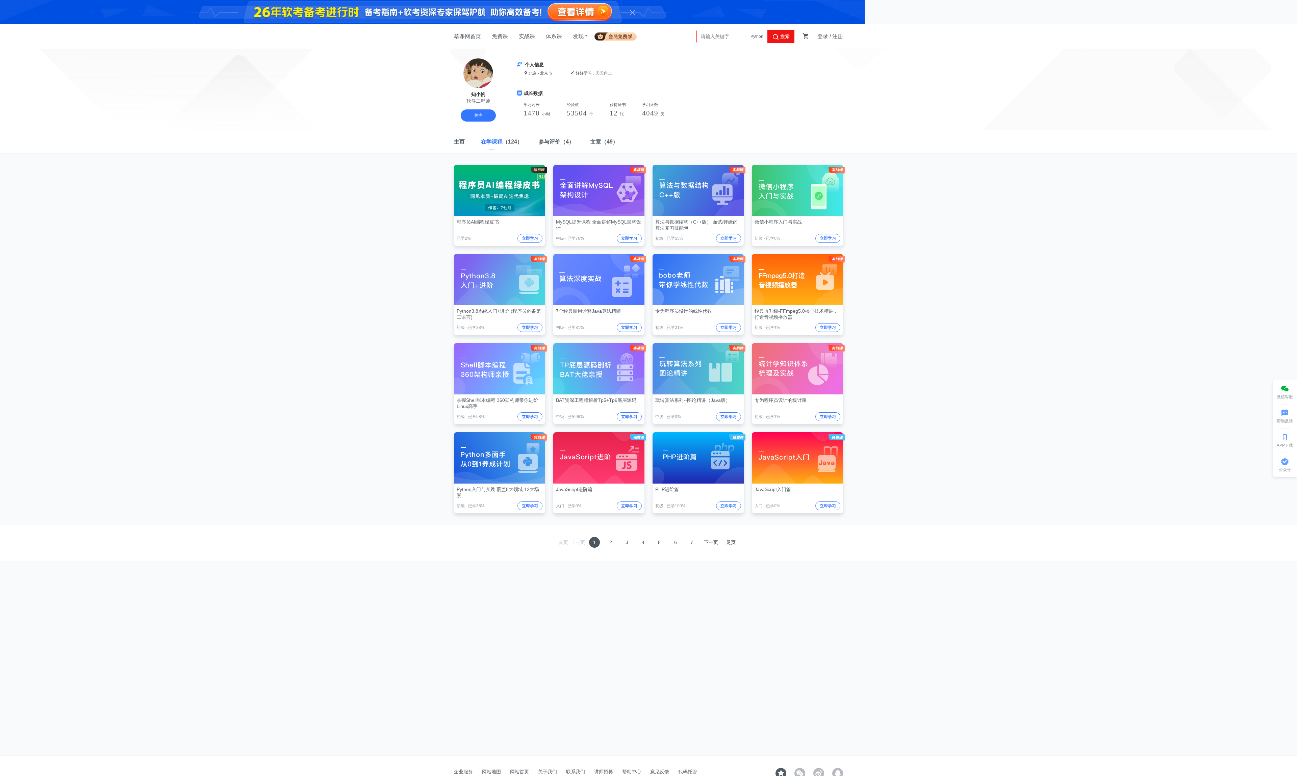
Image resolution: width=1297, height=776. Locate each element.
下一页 (711, 542)
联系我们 (575, 771)
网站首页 (519, 771)
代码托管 (687, 771)
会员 (618, 35)
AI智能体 (755, 36)
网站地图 (491, 771)
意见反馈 (659, 771)
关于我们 (547, 771)
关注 (478, 115)
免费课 (500, 36)
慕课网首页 (467, 36)
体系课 (554, 36)
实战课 (527, 36)
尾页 (731, 542)
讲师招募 (603, 771)
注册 (837, 36)
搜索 (784, 36)
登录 (822, 36)
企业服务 (463, 771)
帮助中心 (631, 771)
